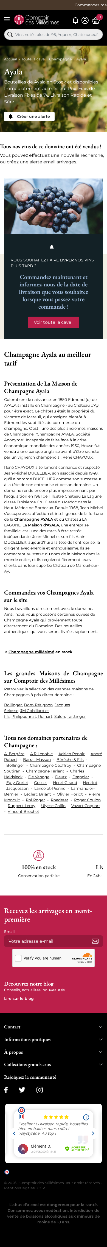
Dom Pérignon (38, 704)
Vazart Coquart (85, 805)
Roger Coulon (87, 799)
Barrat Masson (37, 759)
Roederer (59, 799)
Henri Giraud (65, 782)
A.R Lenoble (41, 753)
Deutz (61, 776)
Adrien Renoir (71, 753)
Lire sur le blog (19, 998)
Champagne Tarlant (45, 771)
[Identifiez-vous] (85, 20)
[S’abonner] (95, 941)
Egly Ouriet (17, 782)
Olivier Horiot (70, 794)
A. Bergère (14, 753)
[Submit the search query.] (10, 34)
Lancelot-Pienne (49, 788)
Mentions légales (19, 1188)
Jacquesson (17, 788)
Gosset (40, 782)
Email (9, 931)
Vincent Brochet (23, 811)
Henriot (90, 782)
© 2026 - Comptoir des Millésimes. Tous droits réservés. (52, 1183)
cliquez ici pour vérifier (29, 1176)
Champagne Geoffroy (50, 765)
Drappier (80, 776)
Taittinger (76, 716)
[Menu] (7, 19)
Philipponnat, (25, 716)
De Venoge (38, 776)
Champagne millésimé (31, 651)
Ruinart (45, 716)
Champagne (52, 405)
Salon (59, 716)
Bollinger (13, 704)
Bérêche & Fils (70, 759)
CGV (41, 1188)
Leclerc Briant (37, 794)
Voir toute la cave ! (54, 322)
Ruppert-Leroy (21, 805)
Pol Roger (35, 799)
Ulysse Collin (53, 805)
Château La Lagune (83, 496)
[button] (38, 867)
